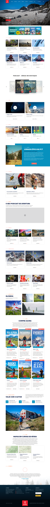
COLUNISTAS (10, 171)
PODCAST (9, 201)
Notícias (15, 1)
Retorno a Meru (29, 114)
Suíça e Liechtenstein (11, 349)
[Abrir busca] (43, 1)
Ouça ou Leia (34, 163)
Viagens (23, 1)
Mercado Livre (8, 357)
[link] (11, 133)
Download (11, 459)
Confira (25, 138)
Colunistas (30, 1)
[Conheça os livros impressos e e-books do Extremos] (25, 30)
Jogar (11, 138)
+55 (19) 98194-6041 (19, 490)
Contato (11, 503)
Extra (12, 1)
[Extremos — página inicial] (25, 500)
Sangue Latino (9, 114)
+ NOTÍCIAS (9, 37)
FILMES (9, 100)
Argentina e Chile (23, 349)
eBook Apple (14, 357)
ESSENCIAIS (9, 227)
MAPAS (26, 434)
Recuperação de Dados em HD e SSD (30, 490)
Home (7, 503)
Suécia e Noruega (23, 380)
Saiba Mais (14, 196)
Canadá (8, 380)
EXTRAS (9, 124)
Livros (19, 1)
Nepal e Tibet (35, 349)
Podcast (26, 1)
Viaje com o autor (14, 397)
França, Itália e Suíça (37, 380)
